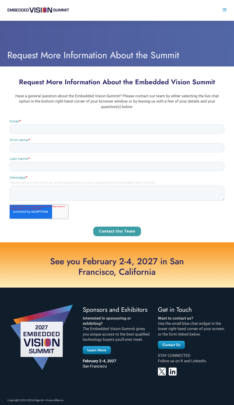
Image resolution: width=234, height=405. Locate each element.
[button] (97, 350)
